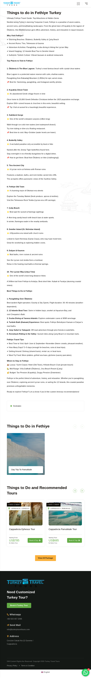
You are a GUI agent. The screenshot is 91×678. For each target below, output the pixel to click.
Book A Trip (33, 540)
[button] (75, 426)
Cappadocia (15, 508)
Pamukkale (66, 508)
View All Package (45, 558)
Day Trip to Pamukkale (21, 469)
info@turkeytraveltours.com (18, 629)
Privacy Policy (12, 666)
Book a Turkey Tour (19, 605)
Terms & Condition (28, 666)
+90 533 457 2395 (14, 619)
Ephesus (25, 508)
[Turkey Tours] (11, 4)
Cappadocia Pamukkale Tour (63, 529)
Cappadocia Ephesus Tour (22, 529)
